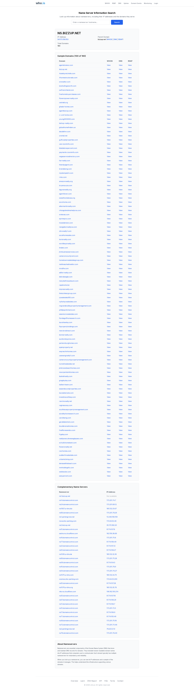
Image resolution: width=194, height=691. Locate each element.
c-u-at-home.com (66, 115)
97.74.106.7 (111, 604)
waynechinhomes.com (67, 351)
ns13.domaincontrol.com (68, 604)
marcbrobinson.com (67, 331)
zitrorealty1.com (65, 231)
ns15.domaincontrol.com (68, 529)
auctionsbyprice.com (67, 339)
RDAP (114, 3)
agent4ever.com (65, 194)
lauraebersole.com (66, 393)
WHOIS (107, 3)
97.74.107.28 (111, 583)
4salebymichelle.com (67, 73)
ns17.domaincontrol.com (68, 612)
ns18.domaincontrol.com (68, 567)
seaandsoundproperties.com (70, 389)
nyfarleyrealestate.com (68, 302)
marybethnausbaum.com (68, 281)
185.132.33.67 (112, 509)
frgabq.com (63, 434)
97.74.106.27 (111, 550)
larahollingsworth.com (67, 86)
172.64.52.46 (111, 521)
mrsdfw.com (64, 268)
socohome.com (65, 202)
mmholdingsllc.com (66, 468)
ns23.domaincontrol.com (68, 546)
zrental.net (63, 136)
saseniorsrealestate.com (68, 314)
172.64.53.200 (112, 579)
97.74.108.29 (111, 600)
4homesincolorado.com (68, 78)
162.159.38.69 (112, 533)
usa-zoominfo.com (66, 144)
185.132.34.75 (112, 575)
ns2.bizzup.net (64, 525)
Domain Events (136, 3)
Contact (120, 681)
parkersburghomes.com (68, 343)
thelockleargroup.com (67, 293)
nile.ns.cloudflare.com (67, 592)
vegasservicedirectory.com (69, 156)
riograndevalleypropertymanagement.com (75, 306)
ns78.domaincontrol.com (68, 633)
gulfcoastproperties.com (68, 140)
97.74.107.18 (111, 596)
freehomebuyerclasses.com (69, 94)
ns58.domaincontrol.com (68, 513)
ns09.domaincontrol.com (68, 562)
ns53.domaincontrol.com (68, 550)
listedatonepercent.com (68, 148)
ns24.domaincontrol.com (68, 504)
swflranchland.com (66, 90)
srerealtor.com (64, 82)
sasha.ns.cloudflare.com (68, 533)
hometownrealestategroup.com (71, 260)
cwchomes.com (65, 451)
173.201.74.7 (111, 500)
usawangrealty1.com (67, 356)
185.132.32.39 (112, 554)
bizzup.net (63, 69)
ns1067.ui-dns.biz (65, 509)
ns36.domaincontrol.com (68, 621)
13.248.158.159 (112, 517)
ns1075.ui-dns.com (66, 575)
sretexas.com (64, 215)
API (100, 681)
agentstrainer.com (66, 65)
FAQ (106, 681)
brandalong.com (65, 169)
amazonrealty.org (66, 181)
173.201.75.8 (111, 538)
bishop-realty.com (66, 123)
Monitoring (148, 3)
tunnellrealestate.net (67, 364)
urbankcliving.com (66, 459)
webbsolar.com (65, 472)
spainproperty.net (66, 347)
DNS (119, 3)
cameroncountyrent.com (68, 256)
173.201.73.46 (112, 625)
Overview (74, 681)
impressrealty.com (66, 289)
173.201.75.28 (112, 558)
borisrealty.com (65, 239)
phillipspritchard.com (67, 310)
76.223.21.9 (111, 629)
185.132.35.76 (112, 587)
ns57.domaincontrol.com (68, 600)
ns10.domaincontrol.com (68, 608)
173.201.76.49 (112, 633)
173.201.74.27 (112, 571)
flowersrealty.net (65, 447)
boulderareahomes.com (68, 426)
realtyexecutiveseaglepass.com (71, 439)
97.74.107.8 (111, 529)
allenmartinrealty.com (67, 206)
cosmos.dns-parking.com (68, 579)
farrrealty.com (64, 161)
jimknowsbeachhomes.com (69, 368)
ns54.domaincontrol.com (68, 571)
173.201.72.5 (111, 608)
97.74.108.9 (111, 612)
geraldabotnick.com (66, 422)
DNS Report (92, 681)
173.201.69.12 (112, 504)
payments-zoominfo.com (68, 152)
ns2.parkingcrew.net (67, 629)
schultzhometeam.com (67, 443)
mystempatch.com (66, 173)
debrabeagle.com (65, 277)
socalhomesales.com (67, 235)
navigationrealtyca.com (68, 227)
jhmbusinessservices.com (69, 252)
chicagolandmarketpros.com (70, 210)
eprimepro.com (65, 219)
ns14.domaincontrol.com (68, 500)
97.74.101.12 (111, 546)
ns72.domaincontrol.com (68, 625)
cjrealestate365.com (66, 297)
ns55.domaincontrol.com (68, 583)
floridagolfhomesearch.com (69, 318)
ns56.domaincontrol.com (68, 558)
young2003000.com (67, 119)
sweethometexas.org (67, 198)
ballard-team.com (66, 385)
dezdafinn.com (64, 132)
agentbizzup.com (65, 111)
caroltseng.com (65, 418)
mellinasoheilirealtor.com (68, 264)
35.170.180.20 (112, 525)
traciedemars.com (66, 223)
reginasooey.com (65, 405)
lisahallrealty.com (65, 376)
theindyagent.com (66, 165)
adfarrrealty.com (65, 273)
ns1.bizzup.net (64, 496)
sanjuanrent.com (65, 476)
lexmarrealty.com (65, 335)
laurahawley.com (65, 322)
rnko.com (62, 177)
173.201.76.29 (112, 513)
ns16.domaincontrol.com (68, 538)
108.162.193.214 (112, 592)
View (109, 65)
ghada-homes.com (66, 107)
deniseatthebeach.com (67, 463)
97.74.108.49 (111, 542)
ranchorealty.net (65, 401)
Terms (112, 681)
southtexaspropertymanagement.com (73, 409)
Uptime (126, 3)
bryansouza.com (65, 185)
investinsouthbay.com (67, 397)
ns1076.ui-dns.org (66, 587)
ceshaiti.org (63, 102)
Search (117, 22)
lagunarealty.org (65, 190)
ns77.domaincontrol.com (68, 542)
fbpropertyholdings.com (68, 327)
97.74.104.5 (111, 562)
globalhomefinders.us (67, 127)
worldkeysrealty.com (67, 244)
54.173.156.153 (62, 39)
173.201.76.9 (111, 567)
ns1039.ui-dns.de (65, 554)
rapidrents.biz (64, 285)
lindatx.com (63, 248)
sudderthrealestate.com (68, 455)
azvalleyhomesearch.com (69, 414)
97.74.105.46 (111, 616)
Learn (82, 681)
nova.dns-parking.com (67, 521)
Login (156, 3)
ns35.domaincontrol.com (68, 596)
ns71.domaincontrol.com (68, 616)
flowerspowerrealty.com (68, 98)
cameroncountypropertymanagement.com (75, 360)
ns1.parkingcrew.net (66, 517)
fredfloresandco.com (67, 430)
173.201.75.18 (112, 621)
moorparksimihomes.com (69, 372)
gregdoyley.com (65, 380)
